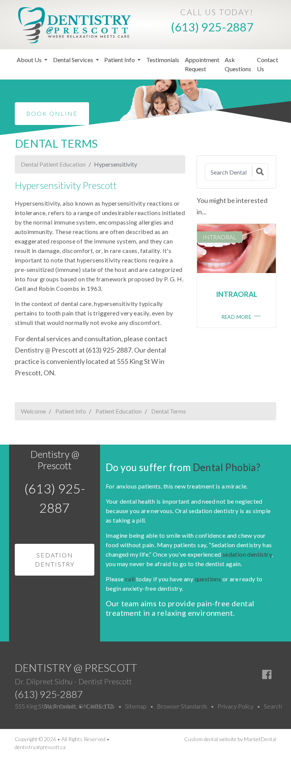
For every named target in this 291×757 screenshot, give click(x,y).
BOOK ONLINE (52, 113)
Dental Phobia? (227, 467)
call (130, 578)
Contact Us (267, 64)
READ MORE (237, 317)
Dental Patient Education (53, 164)
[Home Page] (74, 24)
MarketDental (260, 739)
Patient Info (120, 59)
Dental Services (73, 59)
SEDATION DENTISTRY (55, 559)
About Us (30, 59)
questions (208, 578)
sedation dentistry (247, 554)
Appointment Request (202, 64)
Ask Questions (238, 64)
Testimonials (162, 59)
